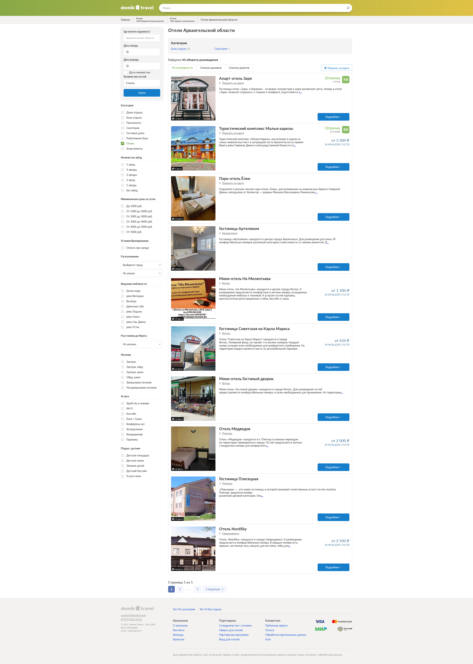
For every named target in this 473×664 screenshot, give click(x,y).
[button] (174, 98)
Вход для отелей (229, 639)
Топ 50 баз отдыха (210, 609)
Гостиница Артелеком (239, 228)
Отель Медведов (234, 428)
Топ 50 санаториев (184, 609)
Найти (142, 92)
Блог (268, 639)
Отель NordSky (233, 528)
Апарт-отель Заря (235, 78)
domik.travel (137, 608)
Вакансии (178, 639)
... (301, 92)
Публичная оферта (276, 625)
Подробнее (332, 116)
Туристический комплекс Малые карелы (256, 128)
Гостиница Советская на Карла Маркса (254, 328)
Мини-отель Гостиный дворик (246, 378)
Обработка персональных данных (285, 634)
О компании (180, 625)
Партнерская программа (234, 634)
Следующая (213, 589)
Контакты (178, 630)
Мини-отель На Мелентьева (245, 278)
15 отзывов (335, 131)
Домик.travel (137, 7)
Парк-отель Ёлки (234, 178)
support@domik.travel (133, 615)
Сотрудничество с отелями (235, 625)
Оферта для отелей (231, 630)
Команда (178, 634)
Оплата (269, 630)
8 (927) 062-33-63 (131, 619)
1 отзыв (336, 81)
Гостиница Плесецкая (238, 478)
